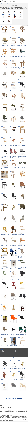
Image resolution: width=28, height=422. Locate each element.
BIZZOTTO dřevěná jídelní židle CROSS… (14, 368)
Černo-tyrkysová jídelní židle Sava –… (22, 56)
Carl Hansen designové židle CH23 (4, 267)
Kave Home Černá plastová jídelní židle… (22, 89)
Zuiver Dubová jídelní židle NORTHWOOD (5, 56)
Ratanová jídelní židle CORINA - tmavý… (5, 323)
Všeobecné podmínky (17, 352)
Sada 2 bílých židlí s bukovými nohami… (5, 357)
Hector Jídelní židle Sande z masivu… (5, 34)
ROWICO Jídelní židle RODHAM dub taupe (14, 34)
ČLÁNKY (11, 1)
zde (9, 8)
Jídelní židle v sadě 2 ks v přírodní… (22, 145)
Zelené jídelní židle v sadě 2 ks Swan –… (5, 123)
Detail (8, 46)
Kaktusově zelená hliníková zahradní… (5, 278)
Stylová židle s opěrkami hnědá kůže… (14, 345)
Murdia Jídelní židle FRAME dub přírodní (5, 167)
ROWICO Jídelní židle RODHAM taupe (5, 134)
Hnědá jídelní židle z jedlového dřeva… (14, 134)
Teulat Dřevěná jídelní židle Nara (21, 345)
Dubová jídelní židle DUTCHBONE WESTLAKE (15, 56)
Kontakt (15, 350)
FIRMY (5, 1)
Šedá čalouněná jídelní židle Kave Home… (14, 391)
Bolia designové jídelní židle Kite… (22, 67)
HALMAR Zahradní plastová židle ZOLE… (5, 223)
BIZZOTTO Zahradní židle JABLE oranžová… (14, 278)
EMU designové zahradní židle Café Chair (22, 156)
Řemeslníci (2, 351)
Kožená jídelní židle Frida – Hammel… (5, 89)
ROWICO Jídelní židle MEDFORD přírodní (14, 67)
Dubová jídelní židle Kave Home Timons (14, 245)
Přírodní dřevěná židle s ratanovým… (5, 345)
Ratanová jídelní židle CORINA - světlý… (22, 368)
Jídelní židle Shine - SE (12, 323)
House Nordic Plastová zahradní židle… (14, 178)
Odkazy (15, 351)
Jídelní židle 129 (2, 379)
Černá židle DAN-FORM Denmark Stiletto (22, 323)
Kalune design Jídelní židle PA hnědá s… (14, 145)
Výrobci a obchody (3, 350)
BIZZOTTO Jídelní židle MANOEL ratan (22, 256)
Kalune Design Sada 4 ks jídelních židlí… (22, 167)
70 (15, 398)
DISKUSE (14, 1)
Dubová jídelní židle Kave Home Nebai (22, 134)
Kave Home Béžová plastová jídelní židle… (5, 334)
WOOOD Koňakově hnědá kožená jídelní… (23, 189)
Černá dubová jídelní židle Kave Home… (5, 189)
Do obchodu (5, 46)
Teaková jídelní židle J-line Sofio (13, 167)
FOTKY (2, 1)
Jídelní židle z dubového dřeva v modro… (14, 89)
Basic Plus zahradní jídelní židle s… (4, 156)
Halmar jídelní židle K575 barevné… (22, 78)
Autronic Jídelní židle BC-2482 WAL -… (14, 267)
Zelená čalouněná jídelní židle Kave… (14, 357)
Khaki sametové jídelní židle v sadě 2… (14, 189)
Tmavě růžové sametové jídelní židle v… (14, 156)
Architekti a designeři (3, 352)
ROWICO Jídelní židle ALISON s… (22, 45)
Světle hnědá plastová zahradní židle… (5, 234)
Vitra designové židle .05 (21, 379)
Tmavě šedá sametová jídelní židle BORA (22, 123)
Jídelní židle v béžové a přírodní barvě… (14, 78)
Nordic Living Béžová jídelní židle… (22, 34)
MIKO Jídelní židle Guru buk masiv (4, 256)
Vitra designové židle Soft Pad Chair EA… (5, 45)
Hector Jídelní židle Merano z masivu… (14, 45)
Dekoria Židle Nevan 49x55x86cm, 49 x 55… (5, 67)
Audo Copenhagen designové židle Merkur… (23, 245)
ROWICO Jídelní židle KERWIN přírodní (5, 145)
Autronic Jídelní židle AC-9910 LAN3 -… (5, 78)
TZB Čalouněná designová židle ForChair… (14, 256)
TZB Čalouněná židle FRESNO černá (14, 334)
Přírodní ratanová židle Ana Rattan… (22, 178)
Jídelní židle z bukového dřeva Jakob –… (14, 123)
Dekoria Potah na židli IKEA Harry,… (22, 223)
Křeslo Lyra (19, 357)
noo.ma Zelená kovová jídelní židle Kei (22, 267)
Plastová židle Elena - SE (21, 391)
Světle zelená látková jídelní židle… (13, 223)
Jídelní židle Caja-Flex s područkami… (5, 178)
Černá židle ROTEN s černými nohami (5, 368)
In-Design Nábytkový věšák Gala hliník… (14, 379)
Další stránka (19, 398)
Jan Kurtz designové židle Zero (4, 245)
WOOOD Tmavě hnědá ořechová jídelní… (14, 234)
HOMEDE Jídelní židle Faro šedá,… (22, 334)
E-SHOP (8, 1)
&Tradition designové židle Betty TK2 (22, 234)
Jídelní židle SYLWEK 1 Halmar (4, 391)
